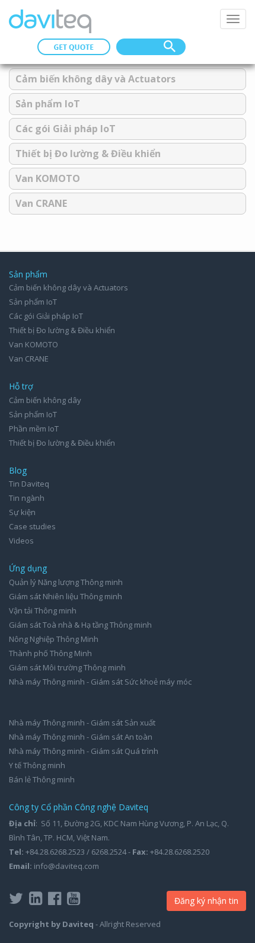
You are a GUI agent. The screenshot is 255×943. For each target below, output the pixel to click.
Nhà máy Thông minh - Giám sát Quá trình (83, 751)
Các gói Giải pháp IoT (65, 128)
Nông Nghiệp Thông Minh (53, 639)
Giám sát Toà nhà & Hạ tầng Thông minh (80, 624)
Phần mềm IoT (34, 428)
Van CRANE (41, 203)
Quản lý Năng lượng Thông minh (66, 582)
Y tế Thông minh (37, 765)
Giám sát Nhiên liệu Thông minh (65, 596)
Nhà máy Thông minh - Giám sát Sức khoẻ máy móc (100, 681)
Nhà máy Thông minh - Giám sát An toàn (80, 736)
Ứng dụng (28, 568)
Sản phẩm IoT (47, 103)
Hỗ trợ (21, 386)
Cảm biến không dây (45, 400)
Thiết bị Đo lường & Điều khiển (88, 153)
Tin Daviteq (29, 483)
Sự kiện (22, 512)
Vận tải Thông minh (42, 610)
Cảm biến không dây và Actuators (95, 78)
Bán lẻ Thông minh (42, 779)
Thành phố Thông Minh (50, 653)
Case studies (32, 526)
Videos (21, 540)
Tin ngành (26, 498)
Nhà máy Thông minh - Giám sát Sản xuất (82, 722)
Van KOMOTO (47, 178)
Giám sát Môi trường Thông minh (67, 667)
